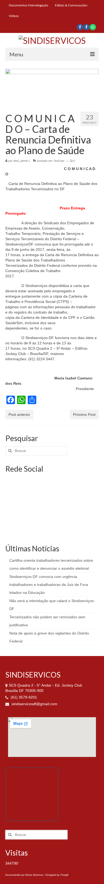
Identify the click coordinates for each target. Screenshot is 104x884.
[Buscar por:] (36, 450)
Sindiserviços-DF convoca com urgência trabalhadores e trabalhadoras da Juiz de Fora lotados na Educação (48, 584)
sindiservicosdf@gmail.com (33, 704)
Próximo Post (84, 414)
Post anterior (19, 414)
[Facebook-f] (80, 27)
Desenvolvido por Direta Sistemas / (25, 875)
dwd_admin (20, 160)
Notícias (59, 160)
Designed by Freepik (57, 875)
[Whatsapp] (93, 27)
